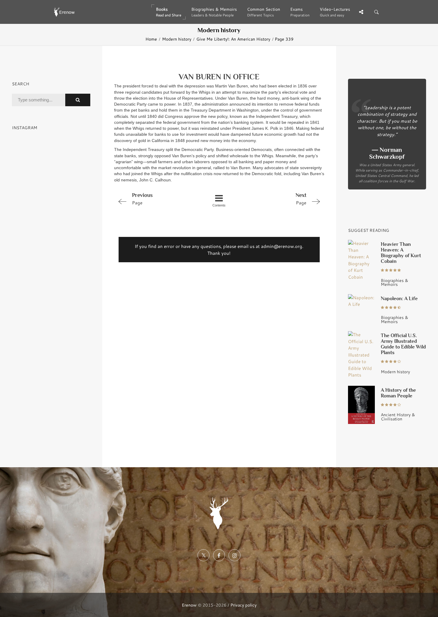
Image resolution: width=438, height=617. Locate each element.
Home (151, 39)
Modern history (176, 39)
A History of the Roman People (398, 393)
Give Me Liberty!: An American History (233, 39)
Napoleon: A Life (399, 298)
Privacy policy (243, 605)
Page (142, 199)
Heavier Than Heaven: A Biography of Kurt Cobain (401, 252)
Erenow (189, 605)
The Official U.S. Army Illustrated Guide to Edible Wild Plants (403, 344)
